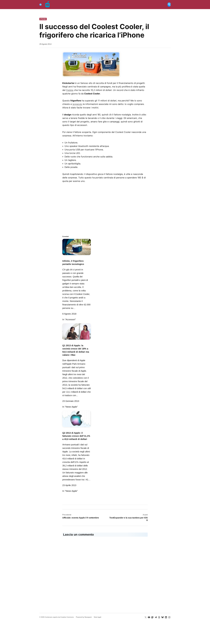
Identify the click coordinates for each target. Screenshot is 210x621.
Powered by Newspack (84, 617)
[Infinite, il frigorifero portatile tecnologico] (76, 255)
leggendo (77, 104)
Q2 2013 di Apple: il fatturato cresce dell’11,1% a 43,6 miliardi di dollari (76, 436)
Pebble (69, 90)
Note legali (97, 617)
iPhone (43, 19)
